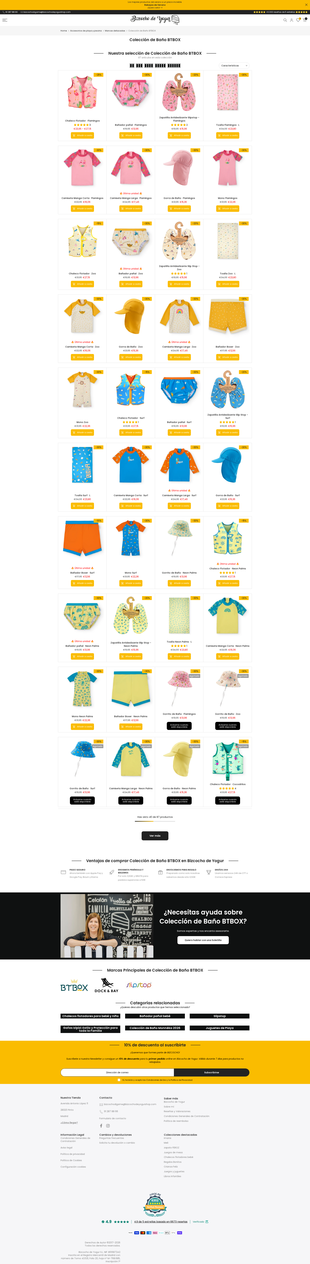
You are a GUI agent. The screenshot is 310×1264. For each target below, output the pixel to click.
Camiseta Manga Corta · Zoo (82, 346)
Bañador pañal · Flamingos (131, 125)
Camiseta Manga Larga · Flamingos (131, 198)
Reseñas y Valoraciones (177, 1111)
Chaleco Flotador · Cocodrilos (228, 784)
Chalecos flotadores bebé (178, 1157)
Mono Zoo (82, 422)
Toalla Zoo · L (227, 273)
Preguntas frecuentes (111, 1138)
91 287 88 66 (11, 12)
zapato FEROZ (171, 1147)
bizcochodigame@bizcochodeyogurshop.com (47, 12)
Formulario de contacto (112, 1118)
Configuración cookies (73, 1166)
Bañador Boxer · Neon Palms (130, 716)
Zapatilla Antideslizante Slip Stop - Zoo (179, 268)
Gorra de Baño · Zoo (131, 346)
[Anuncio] (155, 5)
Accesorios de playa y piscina (86, 30)
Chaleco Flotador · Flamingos (82, 120)
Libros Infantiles (172, 1176)
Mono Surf (131, 572)
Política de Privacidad (181, 1080)
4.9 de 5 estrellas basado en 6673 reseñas (160, 1222)
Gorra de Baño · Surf (228, 495)
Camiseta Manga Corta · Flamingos (82, 198)
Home (64, 30)
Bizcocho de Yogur (174, 1101)
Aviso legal (66, 1147)
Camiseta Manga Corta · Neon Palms (227, 646)
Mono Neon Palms (82, 716)
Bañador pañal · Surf (179, 422)
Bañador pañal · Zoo (131, 273)
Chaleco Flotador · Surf (131, 418)
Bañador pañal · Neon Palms (82, 646)
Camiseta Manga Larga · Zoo (179, 346)
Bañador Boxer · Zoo (228, 346)
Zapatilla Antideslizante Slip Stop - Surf (227, 416)
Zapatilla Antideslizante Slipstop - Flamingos (179, 119)
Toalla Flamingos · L (227, 125)
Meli (166, 1142)
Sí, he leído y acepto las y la (157, 1080)
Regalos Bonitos (172, 1162)
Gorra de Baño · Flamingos (179, 198)
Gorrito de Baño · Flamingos (179, 714)
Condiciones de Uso (156, 1080)
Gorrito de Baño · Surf (82, 788)
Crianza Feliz (171, 1166)
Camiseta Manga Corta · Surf (131, 495)
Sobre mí (169, 1106)
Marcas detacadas (115, 30)
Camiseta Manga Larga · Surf (179, 495)
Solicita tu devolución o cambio (117, 1142)
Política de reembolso (176, 1121)
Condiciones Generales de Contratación (186, 1116)
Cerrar (3, 5)
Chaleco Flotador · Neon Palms (227, 568)
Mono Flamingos (227, 198)
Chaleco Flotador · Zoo (82, 273)
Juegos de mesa (173, 1152)
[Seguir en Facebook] (101, 1125)
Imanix (167, 1138)
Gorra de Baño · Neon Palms (179, 788)
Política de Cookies (71, 1160)
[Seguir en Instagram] (108, 1125)
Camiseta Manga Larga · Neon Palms (131, 788)
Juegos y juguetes (174, 1171)
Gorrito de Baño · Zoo (227, 714)
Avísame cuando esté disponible (179, 725)
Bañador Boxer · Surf (82, 572)
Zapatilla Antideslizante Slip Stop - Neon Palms (131, 644)
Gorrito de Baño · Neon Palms (179, 572)
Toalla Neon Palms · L (179, 641)
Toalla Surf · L (82, 495)
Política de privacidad (73, 1154)
